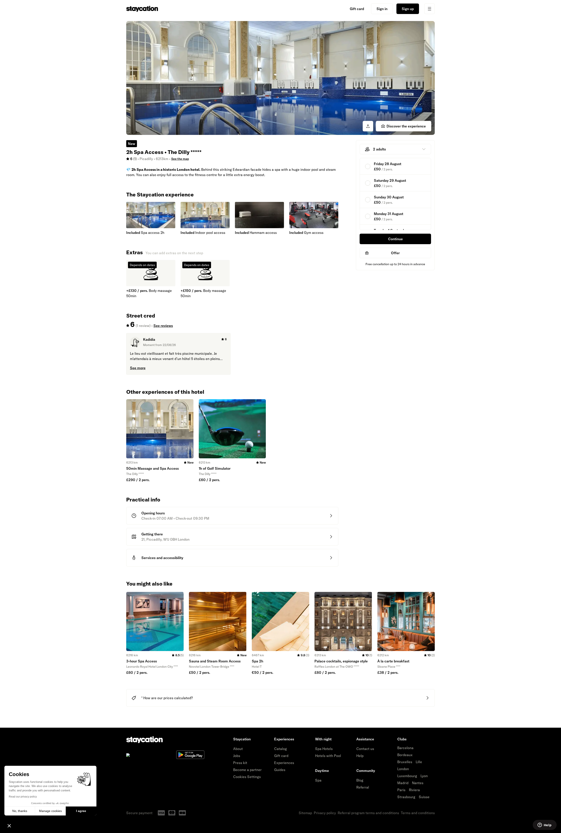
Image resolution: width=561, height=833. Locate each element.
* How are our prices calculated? (167, 698)
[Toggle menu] (429, 9)
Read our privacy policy (23, 796)
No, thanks (19, 811)
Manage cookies (50, 811)
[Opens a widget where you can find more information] (545, 825)
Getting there (152, 534)
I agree (81, 811)
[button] (9, 825)
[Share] (368, 126)
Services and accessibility (162, 558)
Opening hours (153, 513)
